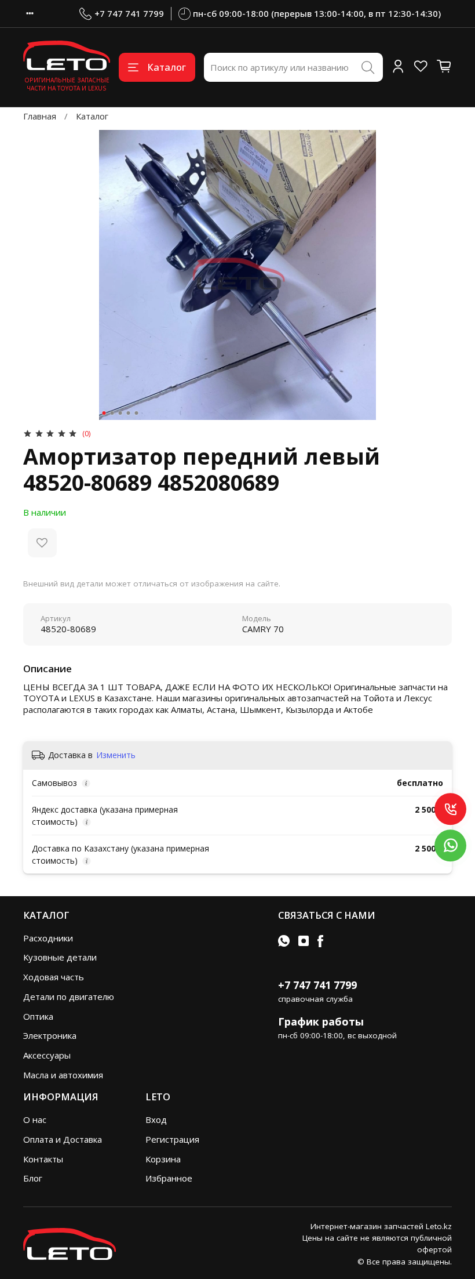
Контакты (43, 1159)
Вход (156, 1119)
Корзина (163, 1159)
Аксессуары (47, 1055)
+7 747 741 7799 (129, 13)
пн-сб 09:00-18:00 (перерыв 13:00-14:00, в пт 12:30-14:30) (317, 13)
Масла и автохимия (63, 1075)
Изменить (116, 755)
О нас (34, 1119)
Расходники (48, 938)
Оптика (38, 1016)
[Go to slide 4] (128, 413)
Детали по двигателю (68, 996)
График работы (321, 1021)
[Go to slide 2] (112, 413)
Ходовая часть (53, 977)
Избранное (168, 1178)
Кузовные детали (60, 957)
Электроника (49, 1035)
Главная (39, 116)
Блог (32, 1178)
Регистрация (172, 1139)
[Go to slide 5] (136, 413)
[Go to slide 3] (120, 413)
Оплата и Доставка (62, 1139)
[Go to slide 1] (104, 413)
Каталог (166, 67)
